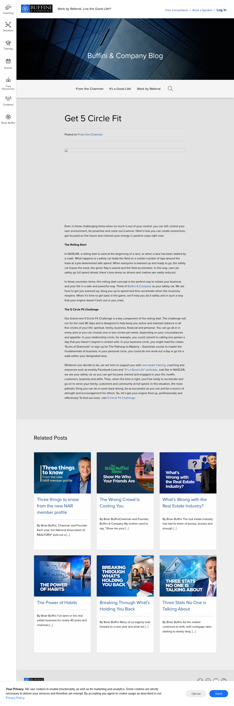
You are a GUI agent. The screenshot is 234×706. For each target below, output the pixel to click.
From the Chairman (89, 89)
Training (8, 48)
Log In (222, 10)
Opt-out (196, 693)
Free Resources (8, 86)
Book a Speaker (202, 10)
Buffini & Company (139, 286)
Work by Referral (149, 89)
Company (8, 104)
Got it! (218, 693)
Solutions (8, 30)
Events (8, 68)
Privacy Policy (15, 697)
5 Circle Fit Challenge (121, 398)
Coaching (8, 13)
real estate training (154, 365)
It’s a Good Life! (120, 89)
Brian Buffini (8, 122)
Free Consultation (176, 10)
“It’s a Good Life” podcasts (140, 370)
